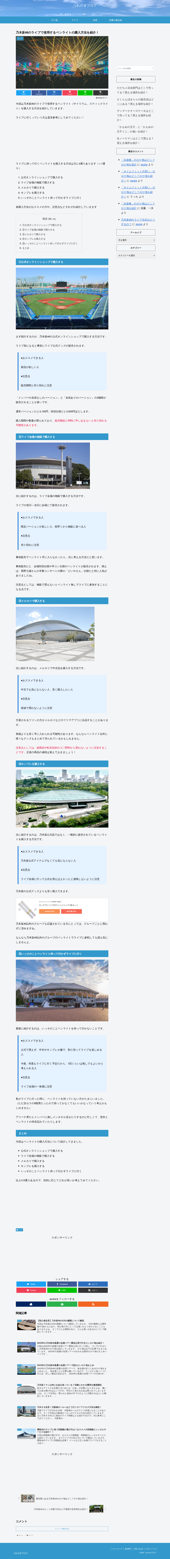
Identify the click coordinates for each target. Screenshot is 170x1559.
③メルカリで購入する (33, 234)
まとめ (25, 247)
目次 (45, 218)
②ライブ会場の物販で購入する (38, 229)
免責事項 (128, 1549)
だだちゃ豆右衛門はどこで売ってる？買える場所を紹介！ (135, 90)
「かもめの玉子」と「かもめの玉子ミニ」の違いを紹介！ (135, 129)
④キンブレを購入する (33, 238)
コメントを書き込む (62, 1529)
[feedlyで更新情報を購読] (62, 1304)
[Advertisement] (62, 140)
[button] (153, 68)
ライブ (20, 1230)
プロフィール (150, 1549)
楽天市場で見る (71, 911)
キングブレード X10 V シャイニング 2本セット (58, 905)
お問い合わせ (138, 1549)
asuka (144, 164)
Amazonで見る (49, 911)
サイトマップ (117, 1549)
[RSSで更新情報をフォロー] (93, 1304)
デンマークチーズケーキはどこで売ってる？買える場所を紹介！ (135, 115)
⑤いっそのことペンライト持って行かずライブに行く (50, 243)
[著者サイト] (31, 1304)
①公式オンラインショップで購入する (42, 225)
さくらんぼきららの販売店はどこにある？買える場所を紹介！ (135, 101)
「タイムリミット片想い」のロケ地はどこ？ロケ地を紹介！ (138, 175)
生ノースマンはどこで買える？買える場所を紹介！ (135, 140)
